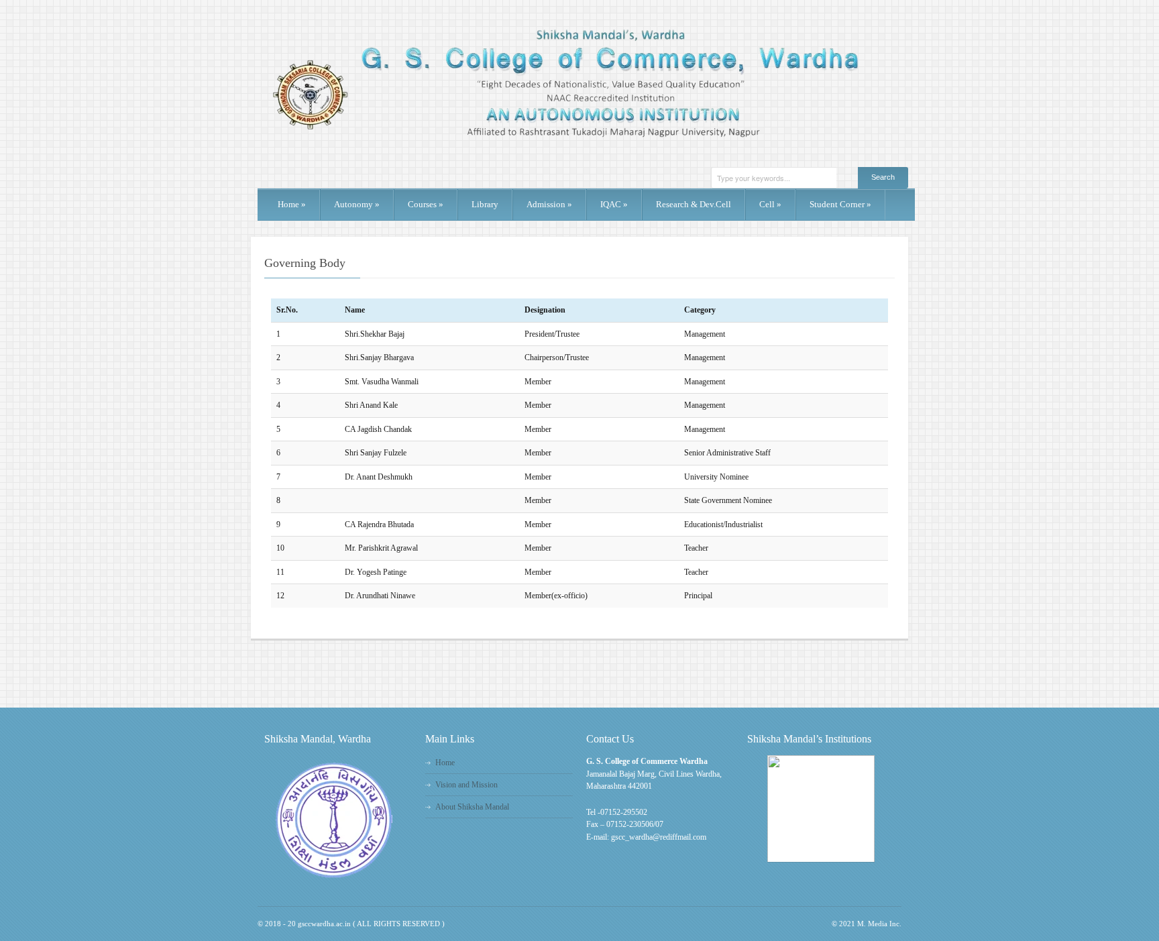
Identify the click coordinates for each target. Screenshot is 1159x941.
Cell (770, 204)
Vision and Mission (466, 784)
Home (292, 204)
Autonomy (357, 204)
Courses (425, 204)
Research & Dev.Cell (693, 204)
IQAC (614, 204)
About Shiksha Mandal (472, 807)
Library (485, 204)
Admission (549, 204)
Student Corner (840, 204)
